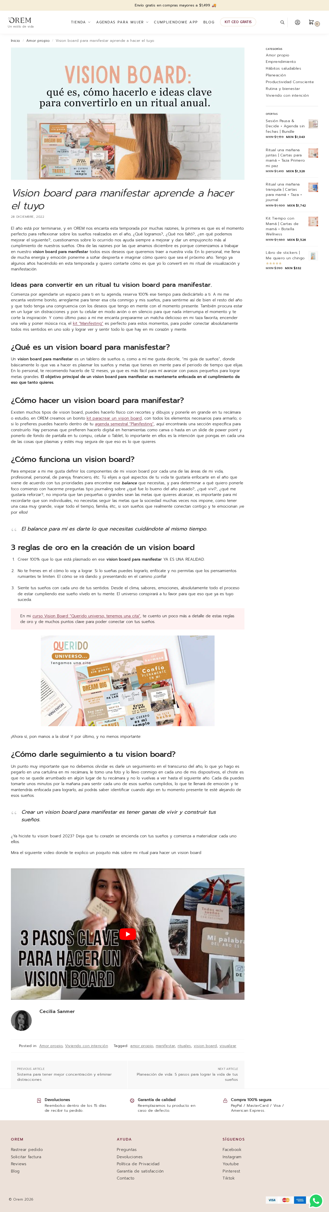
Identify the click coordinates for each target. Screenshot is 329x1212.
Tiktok (229, 1178)
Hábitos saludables (283, 68)
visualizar (228, 1046)
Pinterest (231, 1171)
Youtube (231, 1164)
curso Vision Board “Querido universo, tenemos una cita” (86, 616)
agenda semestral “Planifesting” (124, 424)
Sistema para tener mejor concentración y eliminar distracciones (64, 1077)
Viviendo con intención (86, 1046)
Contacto (125, 1178)
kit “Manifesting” (88, 323)
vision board (205, 1046)
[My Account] (297, 22)
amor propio (141, 1046)
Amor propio (38, 40)
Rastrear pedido (27, 1150)
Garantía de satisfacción (140, 1171)
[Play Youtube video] (127, 934)
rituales (184, 1046)
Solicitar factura (26, 1157)
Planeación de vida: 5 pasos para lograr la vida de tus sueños (187, 1077)
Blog (15, 1171)
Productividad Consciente (290, 82)
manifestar (165, 1046)
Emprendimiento (281, 61)
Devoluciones (130, 1157)
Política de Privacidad (138, 1164)
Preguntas (127, 1150)
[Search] (285, 22)
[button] (314, 22)
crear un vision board (121, 418)
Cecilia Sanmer (57, 1011)
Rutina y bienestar (283, 88)
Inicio (15, 40)
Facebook (232, 1150)
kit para (94, 418)
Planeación (276, 75)
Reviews (19, 1164)
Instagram (232, 1157)
